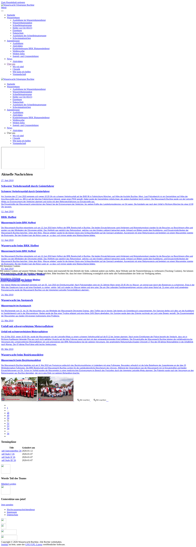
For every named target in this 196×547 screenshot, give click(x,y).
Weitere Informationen (10, 281)
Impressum (27, 281)
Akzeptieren (5, 278)
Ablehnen (15, 278)
